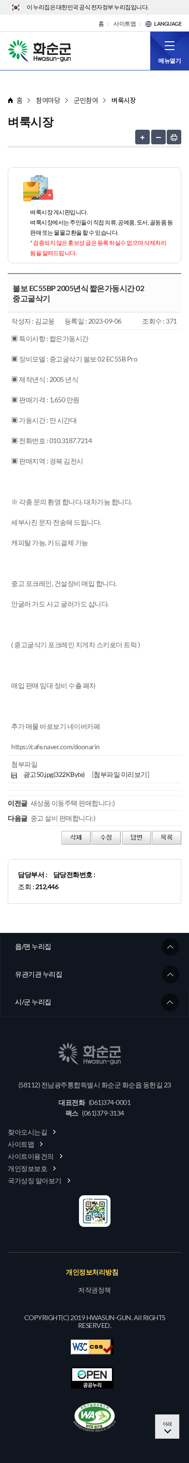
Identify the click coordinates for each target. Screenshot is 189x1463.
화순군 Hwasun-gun (41, 50)
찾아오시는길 (27, 1132)
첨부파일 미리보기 (120, 774)
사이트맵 (124, 23)
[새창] (94, 1417)
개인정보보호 (27, 1168)
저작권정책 (94, 1290)
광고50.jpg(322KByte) (54, 774)
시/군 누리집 (33, 1002)
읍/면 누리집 (33, 946)
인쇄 (174, 137)
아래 (167, 1424)
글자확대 (142, 137)
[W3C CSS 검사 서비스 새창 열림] (92, 1347)
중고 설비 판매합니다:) (63, 818)
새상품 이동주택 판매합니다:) (73, 803)
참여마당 (48, 100)
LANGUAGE (167, 24)
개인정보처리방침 (92, 1272)
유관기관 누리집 (38, 974)
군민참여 (86, 100)
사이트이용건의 (31, 1156)
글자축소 (158, 137)
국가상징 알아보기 (35, 1180)
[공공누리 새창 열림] (92, 1378)
